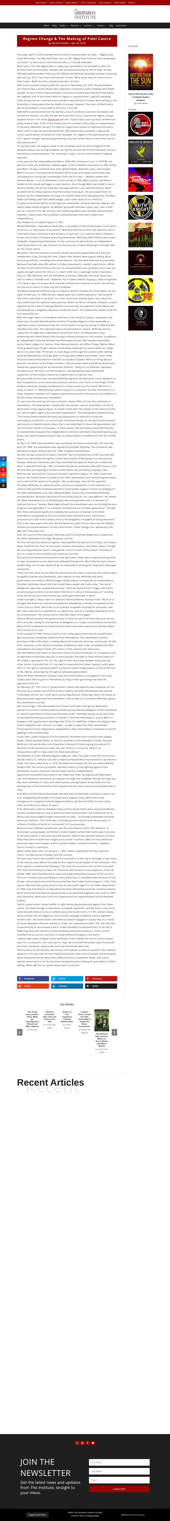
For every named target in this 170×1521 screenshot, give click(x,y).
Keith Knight (119, 3)
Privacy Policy (93, 1516)
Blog (111, 26)
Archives (88, 26)
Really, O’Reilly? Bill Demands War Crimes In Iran (85, 1407)
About (46, 26)
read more (85, 1200)
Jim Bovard (80, 1195)
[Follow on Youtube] (93, 1443)
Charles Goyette (80, 1411)
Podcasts (74, 26)
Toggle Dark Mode (37, 1515)
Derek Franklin (60, 43)
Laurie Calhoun (56, 3)
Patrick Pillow (80, 1303)
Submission (121, 26)
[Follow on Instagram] (82, 1443)
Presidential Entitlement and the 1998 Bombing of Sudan (85, 1191)
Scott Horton (40, 3)
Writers (131, 3)
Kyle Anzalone (105, 3)
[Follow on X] (77, 1443)
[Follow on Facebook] (88, 1443)
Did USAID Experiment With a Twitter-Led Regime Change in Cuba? (85, 1299)
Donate (100, 26)
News (54, 26)
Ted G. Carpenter (88, 3)
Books (62, 26)
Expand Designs (138, 1515)
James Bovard (72, 3)
